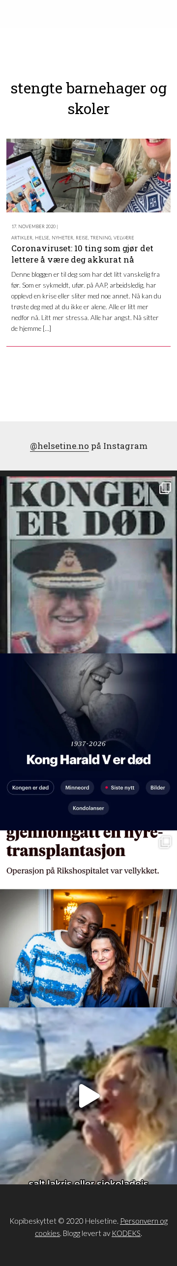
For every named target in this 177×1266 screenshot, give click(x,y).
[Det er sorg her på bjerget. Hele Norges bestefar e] (88, 564)
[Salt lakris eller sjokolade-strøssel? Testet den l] (88, 1095)
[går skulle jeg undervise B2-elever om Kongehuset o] (88, 741)
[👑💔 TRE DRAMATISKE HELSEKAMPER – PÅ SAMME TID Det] (88, 918)
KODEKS (126, 1233)
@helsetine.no (59, 445)
